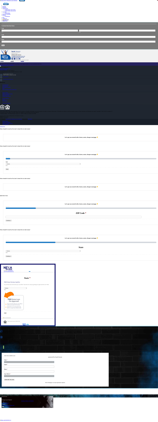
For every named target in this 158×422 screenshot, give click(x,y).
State (7, 161)
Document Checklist (6, 87)
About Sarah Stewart (6, 96)
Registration (4, 100)
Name (3, 28)
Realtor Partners (5, 98)
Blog (3, 88)
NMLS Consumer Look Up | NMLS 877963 (13, 321)
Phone (3, 39)
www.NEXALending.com (5, 68)
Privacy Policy (5, 92)
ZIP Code (81, 213)
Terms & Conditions (6, 103)
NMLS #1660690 (3, 69)
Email (3, 34)
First (2, 32)
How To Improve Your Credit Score (9, 89)
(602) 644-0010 (16, 55)
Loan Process (5, 86)
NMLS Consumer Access (7, 93)
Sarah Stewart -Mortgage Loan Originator (14, 119)
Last (80, 32)
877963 (15, 53)
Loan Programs (5, 84)
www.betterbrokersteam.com (17, 57)
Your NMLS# (7, 373)
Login (3, 99)
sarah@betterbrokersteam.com (18, 56)
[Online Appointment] (5, 5)
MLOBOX (30, 119)
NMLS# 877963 (5, 94)
